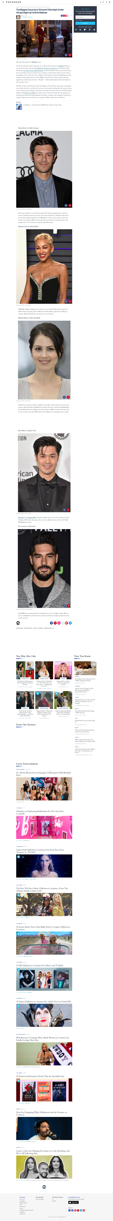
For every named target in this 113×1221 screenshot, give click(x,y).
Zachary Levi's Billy (29, 93)
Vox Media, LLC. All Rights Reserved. (58, 1216)
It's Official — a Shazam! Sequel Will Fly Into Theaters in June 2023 (42, 105)
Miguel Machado (22, 1180)
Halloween (19, 885)
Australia (54, 1201)
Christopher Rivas (22, 1141)
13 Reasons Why (31, 517)
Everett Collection (29, 956)
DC (53, 628)
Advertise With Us (23, 1202)
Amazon (29, 1103)
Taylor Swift (19, 846)
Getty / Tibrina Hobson (27, 209)
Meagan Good (28, 628)
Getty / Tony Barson (26, 400)
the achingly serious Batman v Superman (46, 68)
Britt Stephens (22, 917)
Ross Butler (47, 628)
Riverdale (21, 517)
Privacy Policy (88, 19)
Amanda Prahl (21, 1103)
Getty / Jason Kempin (31, 879)
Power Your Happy (39, 1199)
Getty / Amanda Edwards (27, 609)
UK (52, 1199)
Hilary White (21, 1028)
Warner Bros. (24, 58)
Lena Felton (21, 802)
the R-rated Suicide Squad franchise (33, 70)
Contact (21, 1208)
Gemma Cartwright (27, 17)
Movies (35, 628)
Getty (29, 917)
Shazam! (41, 628)
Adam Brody (19, 628)
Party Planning (20, 769)
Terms (84, 19)
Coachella (19, 807)
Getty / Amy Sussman (26, 513)
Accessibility (22, 1201)
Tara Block (20, 956)
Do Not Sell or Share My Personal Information (26, 1211)
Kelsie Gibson (21, 879)
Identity (18, 1109)
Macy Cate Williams (23, 992)
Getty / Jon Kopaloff (26, 305)
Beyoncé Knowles (20, 1034)
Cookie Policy (22, 1213)
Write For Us (22, 1199)
